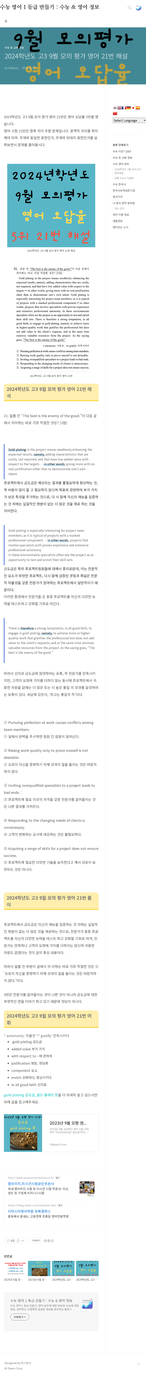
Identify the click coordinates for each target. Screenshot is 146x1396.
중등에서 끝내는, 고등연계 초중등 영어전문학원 (38, 1216)
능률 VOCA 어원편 (124, 178)
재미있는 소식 (120, 227)
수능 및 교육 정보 (122, 157)
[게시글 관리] (23, 1241)
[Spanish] (138, 109)
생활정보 (118, 221)
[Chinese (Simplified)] (115, 114)
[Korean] (115, 109)
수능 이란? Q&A (122, 151)
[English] (119, 109)
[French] (124, 109)
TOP (138, 1364)
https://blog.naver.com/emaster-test (32, 1205)
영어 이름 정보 (121, 214)
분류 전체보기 (120, 145)
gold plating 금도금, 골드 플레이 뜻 (31, 1094)
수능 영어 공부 (121, 164)
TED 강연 (119, 208)
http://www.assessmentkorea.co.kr (31, 1177)
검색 (130, 7)
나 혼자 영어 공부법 (124, 203)
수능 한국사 (119, 184)
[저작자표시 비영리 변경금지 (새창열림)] (49, 1240)
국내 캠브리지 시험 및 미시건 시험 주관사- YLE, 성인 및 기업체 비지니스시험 (38, 1190)
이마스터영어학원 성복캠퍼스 (29, 1211)
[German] (128, 109)
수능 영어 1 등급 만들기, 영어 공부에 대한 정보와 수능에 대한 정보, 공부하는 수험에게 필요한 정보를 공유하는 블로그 (44, 1307)
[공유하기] (18, 1241)
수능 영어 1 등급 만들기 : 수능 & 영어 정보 (49, 7)
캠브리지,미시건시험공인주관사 (31, 1183)
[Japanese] (133, 109)
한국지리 (118, 197)
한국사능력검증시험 (124, 190)
